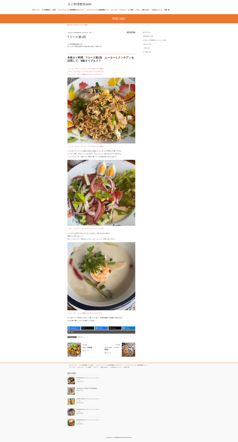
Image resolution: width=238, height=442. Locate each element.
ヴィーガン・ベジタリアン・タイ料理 (80, 367)
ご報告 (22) (146, 48)
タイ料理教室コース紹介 (86, 365)
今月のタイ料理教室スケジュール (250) (154, 40)
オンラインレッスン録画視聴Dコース (136, 365)
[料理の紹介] (74, 349)
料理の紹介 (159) (148, 36)
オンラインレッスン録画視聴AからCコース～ (109, 365)
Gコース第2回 (87, 347)
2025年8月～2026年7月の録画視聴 (86, 388)
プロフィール (73, 365)
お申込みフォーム (116, 367)
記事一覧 (126, 367)
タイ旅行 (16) (147, 52)
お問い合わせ (104, 367)
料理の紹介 (131, 32)
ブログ (96, 367)
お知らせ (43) (147, 44)
